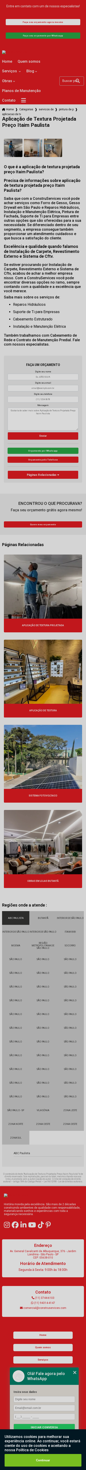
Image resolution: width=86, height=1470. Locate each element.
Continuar (43, 1460)
